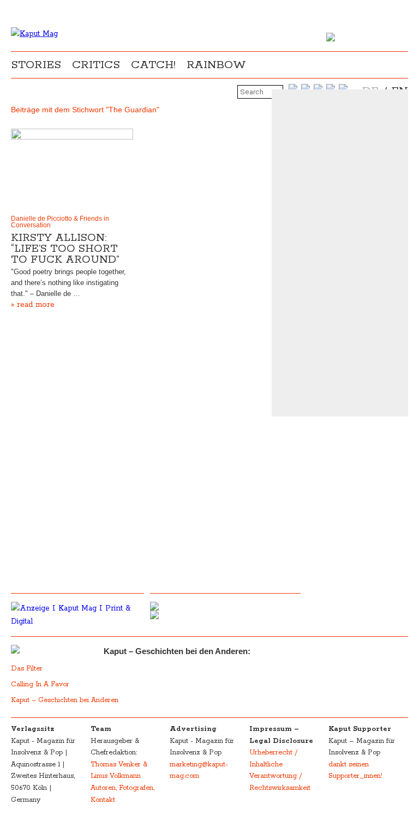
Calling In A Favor (40, 684)
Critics (96, 65)
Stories (36, 65)
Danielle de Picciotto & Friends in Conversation (60, 221)
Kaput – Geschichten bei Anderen (64, 700)
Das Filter (28, 668)
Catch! (153, 65)
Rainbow (216, 65)
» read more (33, 305)
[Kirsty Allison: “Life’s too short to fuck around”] (72, 169)
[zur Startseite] (34, 34)
